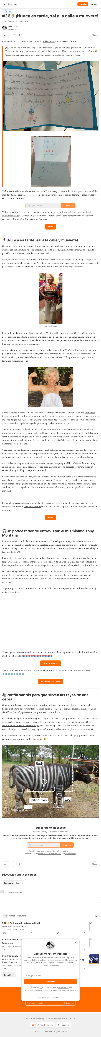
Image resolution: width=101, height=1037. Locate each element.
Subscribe (83, 4)
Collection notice (67, 1018)
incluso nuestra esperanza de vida (35, 250)
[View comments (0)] (14, 35)
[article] (50, 928)
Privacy (49, 1018)
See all (7, 975)
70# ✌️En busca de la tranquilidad (21, 923)
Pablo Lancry (14, 26)
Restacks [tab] (19, 883)
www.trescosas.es (10, 215)
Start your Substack (44, 1025)
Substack (37, 1031)
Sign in (93, 4)
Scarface (44, 545)
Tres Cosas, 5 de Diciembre (14, 926)
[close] (76, 942)
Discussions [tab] (22, 916)
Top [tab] (5, 916)
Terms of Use (63, 988)
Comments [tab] (8, 883)
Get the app (63, 1025)
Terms (56, 1018)
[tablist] (13, 883)
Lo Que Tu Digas (67, 562)
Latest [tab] (12, 916)
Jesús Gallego (61, 440)
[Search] (96, 915)
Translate (8, 11)
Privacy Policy (70, 990)
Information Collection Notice (49, 990)
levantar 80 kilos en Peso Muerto (47, 357)
